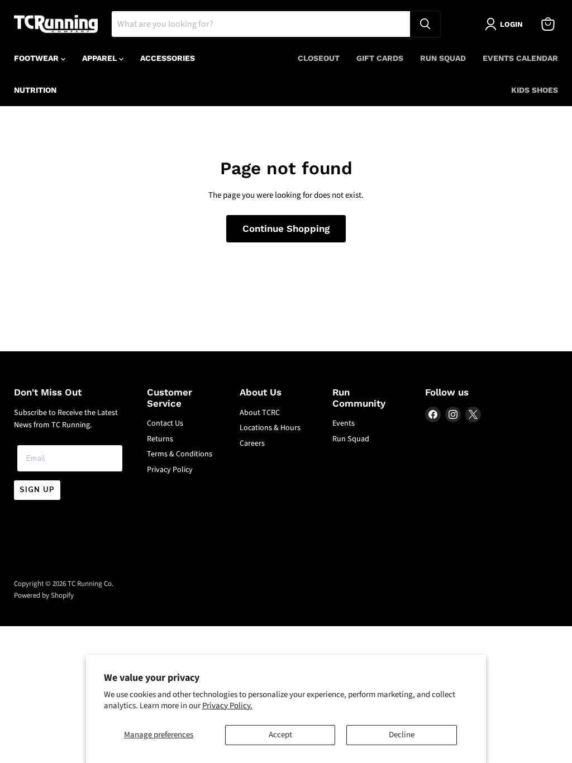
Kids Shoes (534, 89)
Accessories (167, 58)
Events (343, 423)
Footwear (37, 58)
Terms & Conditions (179, 454)
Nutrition (35, 89)
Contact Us (165, 423)
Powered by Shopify (44, 595)
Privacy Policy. (227, 706)
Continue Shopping (286, 228)
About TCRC (260, 412)
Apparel (100, 58)
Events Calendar (520, 58)
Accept (280, 735)
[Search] (425, 24)
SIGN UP (37, 490)
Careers (252, 443)
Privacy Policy (170, 469)
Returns (160, 439)
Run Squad (443, 58)
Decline (401, 735)
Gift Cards (379, 58)
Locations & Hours (270, 427)
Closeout (319, 58)
